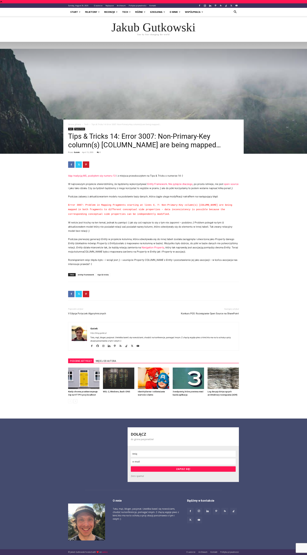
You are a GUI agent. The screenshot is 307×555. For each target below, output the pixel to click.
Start (74, 11)
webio (105, 552)
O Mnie (174, 11)
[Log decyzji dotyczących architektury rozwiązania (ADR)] (223, 378)
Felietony (91, 11)
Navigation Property (153, 247)
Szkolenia (156, 11)
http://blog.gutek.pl (98, 333)
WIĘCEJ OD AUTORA (106, 361)
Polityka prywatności (137, 5)
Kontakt (152, 5)
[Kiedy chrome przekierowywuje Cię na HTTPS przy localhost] (83, 378)
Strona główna (74, 124)
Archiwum (121, 5)
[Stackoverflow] (226, 5)
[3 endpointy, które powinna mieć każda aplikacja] (188, 378)
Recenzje (109, 11)
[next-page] (75, 401)
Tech (125, 11)
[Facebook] (199, 5)
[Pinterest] (215, 5)
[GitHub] (98, 346)
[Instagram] (204, 5)
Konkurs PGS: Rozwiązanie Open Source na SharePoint (210, 313)
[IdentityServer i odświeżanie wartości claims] (153, 378)
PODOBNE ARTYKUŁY (81, 361)
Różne (139, 11)
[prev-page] (70, 401)
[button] (235, 12)
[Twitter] (231, 5)
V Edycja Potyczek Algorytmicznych (87, 313)
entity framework (86, 274)
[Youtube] (236, 5)
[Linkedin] (210, 5)
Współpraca (193, 11)
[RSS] (220, 5)
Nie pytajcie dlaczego (180, 184)
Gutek (77, 152)
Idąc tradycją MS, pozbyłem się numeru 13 (92, 175)
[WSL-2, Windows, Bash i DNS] (118, 378)
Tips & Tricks (79, 129)
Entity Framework (157, 184)
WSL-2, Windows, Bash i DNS (116, 391)
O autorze (98, 5)
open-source (231, 184)
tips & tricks (103, 274)
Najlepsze (110, 5)
